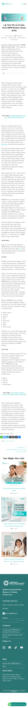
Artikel (5, 37)
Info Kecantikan (12, 37)
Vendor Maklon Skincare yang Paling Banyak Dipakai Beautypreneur (14, 525)
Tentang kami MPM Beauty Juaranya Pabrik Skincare (12, 631)
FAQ (4, 666)
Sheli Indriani (10, 35)
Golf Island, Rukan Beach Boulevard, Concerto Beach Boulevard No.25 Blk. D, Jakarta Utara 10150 (14, 677)
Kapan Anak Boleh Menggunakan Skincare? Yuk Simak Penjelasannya (14, 560)
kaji (20, 249)
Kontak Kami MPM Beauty (12, 663)
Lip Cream (7, 441)
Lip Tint (13, 441)
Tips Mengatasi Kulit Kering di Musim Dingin (14, 489)
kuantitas (4, 144)
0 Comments (15, 39)
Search (5, 618)
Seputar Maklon (21, 37)
